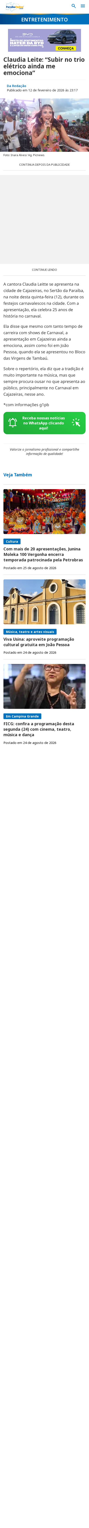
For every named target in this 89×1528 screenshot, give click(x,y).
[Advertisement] (44, 219)
